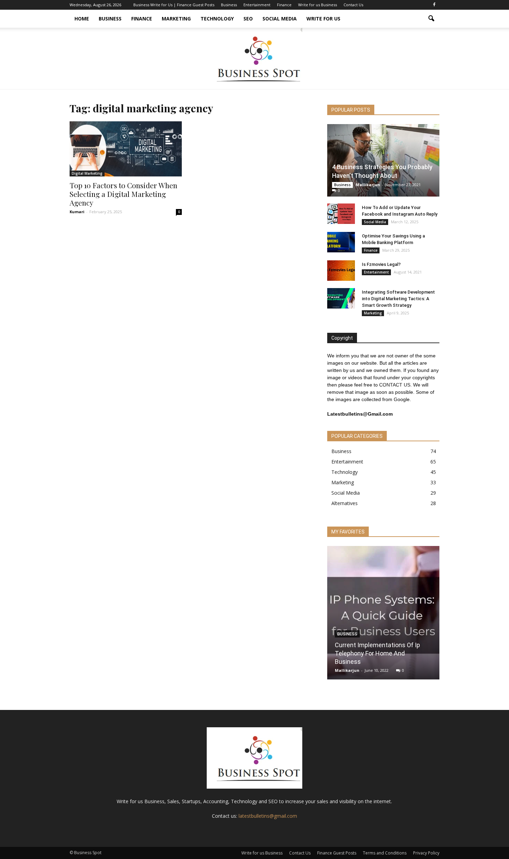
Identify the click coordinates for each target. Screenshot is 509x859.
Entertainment (256, 4)
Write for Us (323, 18)
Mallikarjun (368, 184)
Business (229, 4)
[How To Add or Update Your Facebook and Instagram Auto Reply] (341, 213)
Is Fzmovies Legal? (381, 264)
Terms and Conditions (385, 853)
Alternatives (344, 503)
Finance (284, 4)
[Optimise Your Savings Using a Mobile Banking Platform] (341, 242)
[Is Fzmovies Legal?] (341, 270)
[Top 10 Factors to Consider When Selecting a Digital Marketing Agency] (126, 148)
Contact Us (353, 4)
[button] (431, 18)
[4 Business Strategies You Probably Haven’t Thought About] (383, 160)
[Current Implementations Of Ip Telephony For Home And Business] (383, 615)
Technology (217, 18)
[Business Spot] (254, 58)
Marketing (176, 18)
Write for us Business (317, 4)
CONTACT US (394, 385)
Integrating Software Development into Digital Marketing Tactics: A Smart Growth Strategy (398, 298)
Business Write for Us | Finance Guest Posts (173, 4)
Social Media (279, 18)
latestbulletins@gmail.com (268, 816)
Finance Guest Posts (336, 853)
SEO (248, 18)
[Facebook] (434, 5)
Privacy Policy (426, 853)
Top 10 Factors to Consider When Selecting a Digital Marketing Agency (123, 193)
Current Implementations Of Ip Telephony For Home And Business (377, 653)
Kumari (77, 211)
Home (81, 18)
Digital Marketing (87, 173)
